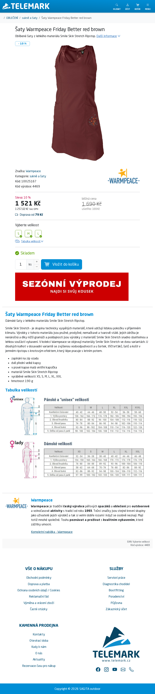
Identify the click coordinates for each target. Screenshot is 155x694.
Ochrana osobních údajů (32, 590)
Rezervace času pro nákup (39, 666)
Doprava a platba (39, 584)
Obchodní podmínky (38, 577)
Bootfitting (116, 590)
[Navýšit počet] (37, 261)
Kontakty (39, 634)
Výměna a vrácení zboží (38, 603)
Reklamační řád (39, 596)
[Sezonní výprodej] (77, 287)
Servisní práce (116, 577)
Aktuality (39, 659)
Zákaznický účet (116, 609)
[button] (127, 6)
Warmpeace (33, 171)
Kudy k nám (38, 647)
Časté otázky (38, 609)
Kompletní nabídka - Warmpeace (52, 532)
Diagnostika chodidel (116, 584)
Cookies (55, 590)
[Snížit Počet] (37, 267)
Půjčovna (116, 603)
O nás (38, 653)
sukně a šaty (38, 176)
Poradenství (116, 596)
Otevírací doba (38, 640)
